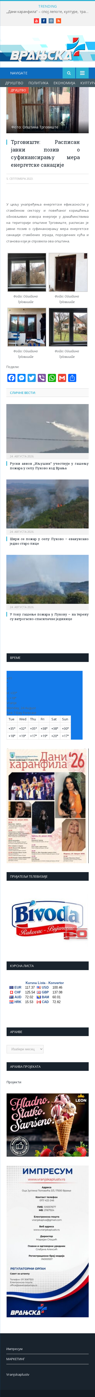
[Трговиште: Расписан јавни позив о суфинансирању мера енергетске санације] (47, 111)
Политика (38, 82)
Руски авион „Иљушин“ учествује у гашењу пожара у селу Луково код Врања (49, 465)
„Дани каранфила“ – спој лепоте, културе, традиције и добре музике (48, 11)
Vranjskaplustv (17, 1374)
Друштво (14, 82)
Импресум (14, 1348)
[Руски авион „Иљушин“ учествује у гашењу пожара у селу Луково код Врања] (47, 431)
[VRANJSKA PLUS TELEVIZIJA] (48, 47)
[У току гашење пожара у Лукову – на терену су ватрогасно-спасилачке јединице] (47, 582)
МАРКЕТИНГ (15, 1359)
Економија (64, 82)
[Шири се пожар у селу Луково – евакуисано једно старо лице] (47, 506)
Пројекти (14, 1082)
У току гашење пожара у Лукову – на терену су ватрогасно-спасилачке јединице (49, 616)
